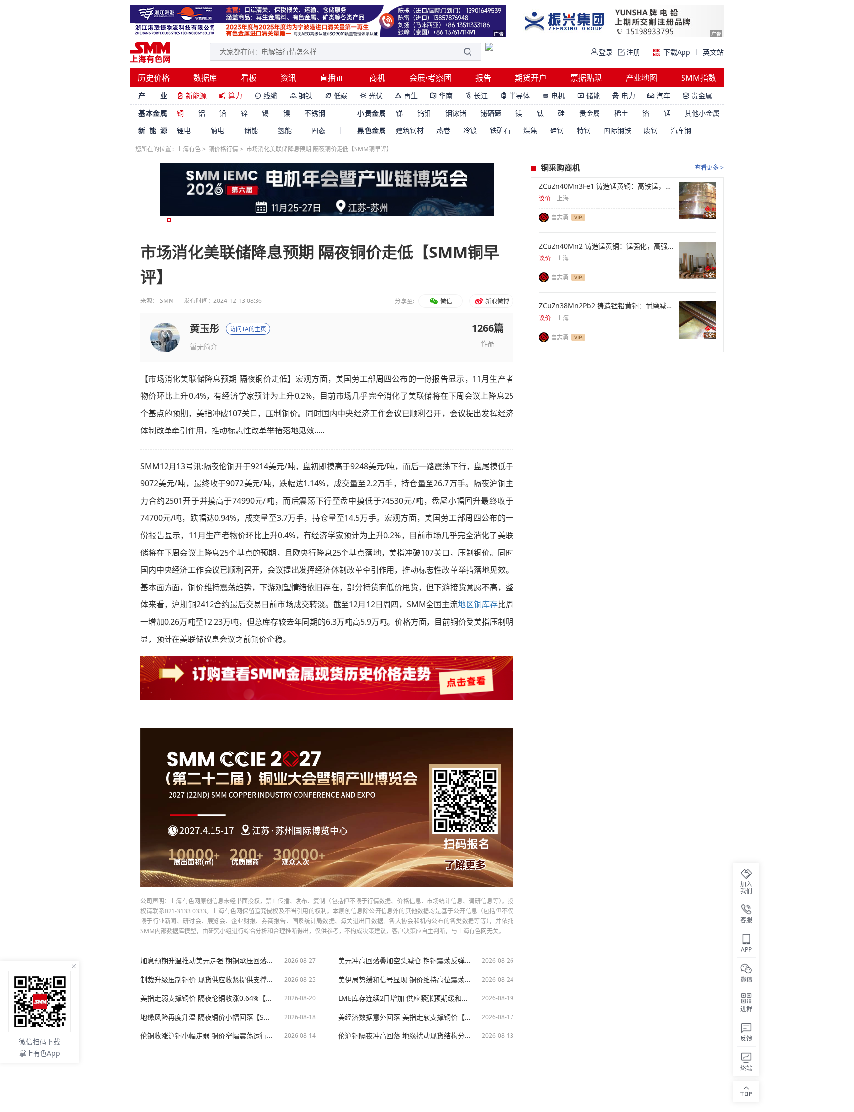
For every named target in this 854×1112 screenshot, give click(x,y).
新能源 (192, 95)
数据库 (205, 77)
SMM (167, 301)
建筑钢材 (410, 130)
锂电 (184, 130)
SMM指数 (698, 77)
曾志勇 (560, 218)
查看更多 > (709, 167)
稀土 (621, 113)
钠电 (217, 130)
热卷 (443, 130)
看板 (248, 77)
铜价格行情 (223, 149)
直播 (329, 77)
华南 (441, 95)
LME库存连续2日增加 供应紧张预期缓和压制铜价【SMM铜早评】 (404, 998)
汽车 (658, 95)
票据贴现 (586, 77)
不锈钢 (314, 113)
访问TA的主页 (248, 329)
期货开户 (531, 77)
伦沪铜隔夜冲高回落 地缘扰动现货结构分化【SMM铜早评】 (404, 1035)
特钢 (584, 130)
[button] (169, 220)
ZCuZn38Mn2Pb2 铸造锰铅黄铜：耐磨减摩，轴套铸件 (607, 305)
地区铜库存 (477, 604)
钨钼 (424, 113)
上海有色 (189, 149)
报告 (483, 77)
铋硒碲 (490, 113)
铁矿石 (500, 130)
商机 (377, 77)
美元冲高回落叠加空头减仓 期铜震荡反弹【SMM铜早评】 (404, 960)
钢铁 (301, 95)
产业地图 (641, 77)
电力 (623, 95)
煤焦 (530, 130)
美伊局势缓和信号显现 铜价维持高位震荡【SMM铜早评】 (404, 979)
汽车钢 (681, 130)
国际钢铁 (617, 130)
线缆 (266, 95)
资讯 (288, 77)
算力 (230, 95)
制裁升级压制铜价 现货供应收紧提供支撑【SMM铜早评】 (207, 979)
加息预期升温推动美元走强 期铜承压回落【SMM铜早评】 (207, 960)
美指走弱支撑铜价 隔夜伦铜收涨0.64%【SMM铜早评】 (207, 998)
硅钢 (557, 130)
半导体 (515, 95)
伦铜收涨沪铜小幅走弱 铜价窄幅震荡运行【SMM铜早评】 (207, 1035)
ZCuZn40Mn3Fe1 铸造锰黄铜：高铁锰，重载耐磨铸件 (607, 186)
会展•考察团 (430, 77)
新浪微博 (496, 301)
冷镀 (470, 130)
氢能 (285, 130)
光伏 (371, 95)
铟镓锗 (455, 113)
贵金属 (697, 95)
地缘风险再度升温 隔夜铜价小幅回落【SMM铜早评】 (207, 1017)
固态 (318, 130)
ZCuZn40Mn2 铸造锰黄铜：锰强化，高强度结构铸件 (607, 246)
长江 (476, 95)
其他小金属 (702, 113)
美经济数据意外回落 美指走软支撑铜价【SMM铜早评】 (404, 1017)
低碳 (336, 95)
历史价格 (154, 77)
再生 (406, 95)
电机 (553, 95)
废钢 (651, 130)
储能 (588, 95)
